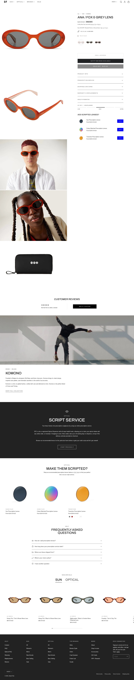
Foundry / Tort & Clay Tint (109, 618)
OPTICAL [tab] (72, 579)
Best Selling (29, 658)
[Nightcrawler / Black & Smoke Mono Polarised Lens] (83, 600)
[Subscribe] (127, 656)
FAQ (6, 648)
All (27, 645)
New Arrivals (29, 655)
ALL (79, 13)
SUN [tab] (58, 579)
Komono (88, 13)
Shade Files (11, 675)
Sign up (102, 27)
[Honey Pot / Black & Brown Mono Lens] (51, 600)
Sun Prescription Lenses (93, 120)
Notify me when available (100, 61)
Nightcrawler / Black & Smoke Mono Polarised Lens (80, 619)
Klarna (99, 24)
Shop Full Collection (14, 391)
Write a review (84, 306)
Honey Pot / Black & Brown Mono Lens (49, 618)
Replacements (9, 658)
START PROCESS (66, 447)
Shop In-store (95, 648)
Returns (7, 662)
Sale (27, 662)
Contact (7, 645)
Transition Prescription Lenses (95, 137)
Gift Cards (94, 655)
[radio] (81, 42)
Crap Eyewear (74, 655)
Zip (95, 24)
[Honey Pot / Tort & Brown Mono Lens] (20, 600)
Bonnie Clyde (73, 648)
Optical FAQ (8, 652)
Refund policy (99, 673)
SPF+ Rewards (95, 658)
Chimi (71, 652)
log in (106, 27)
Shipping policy (125, 673)
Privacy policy (108, 673)
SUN (83, 13)
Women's (29, 648)
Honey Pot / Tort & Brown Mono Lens (17, 618)
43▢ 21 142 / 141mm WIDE (87, 31)
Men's (28, 652)
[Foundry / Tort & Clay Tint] (114, 600)
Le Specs (10, 616)
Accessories (94, 652)
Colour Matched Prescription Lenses (96, 128)
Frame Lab (73, 658)
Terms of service (116, 673)
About (93, 645)
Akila (71, 645)
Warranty (7, 655)
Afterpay (92, 24)
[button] (121, 2)
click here (76, 472)
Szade (71, 662)
